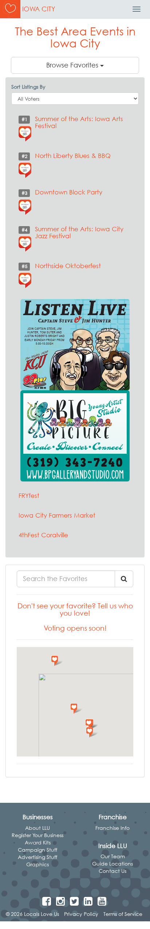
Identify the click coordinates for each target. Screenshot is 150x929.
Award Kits (38, 842)
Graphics (37, 864)
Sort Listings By (28, 87)
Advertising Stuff (37, 857)
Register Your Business (37, 835)
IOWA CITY (38, 9)
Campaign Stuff (37, 850)
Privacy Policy (81, 914)
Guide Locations (112, 863)
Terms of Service (122, 914)
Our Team (112, 856)
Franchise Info (112, 828)
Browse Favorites (73, 65)
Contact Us (112, 871)
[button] (76, 708)
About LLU (37, 828)
